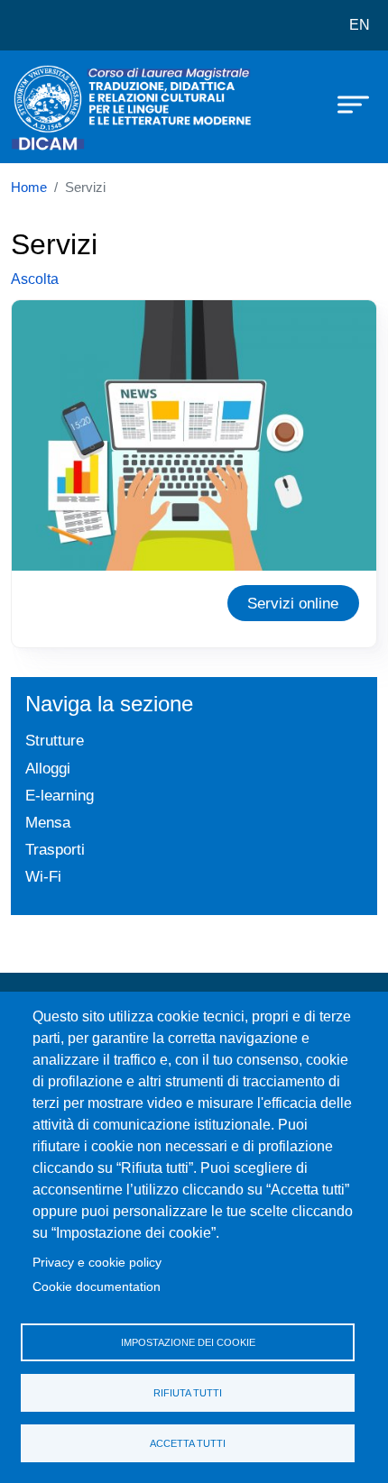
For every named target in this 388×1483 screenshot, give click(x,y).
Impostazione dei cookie (188, 1342)
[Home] (56, 107)
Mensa (47, 822)
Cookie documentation (96, 1287)
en (359, 24)
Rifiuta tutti (187, 1392)
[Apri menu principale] (345, 103)
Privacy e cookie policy (97, 1262)
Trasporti (55, 849)
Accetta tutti (188, 1443)
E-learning (59, 795)
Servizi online (292, 603)
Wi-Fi (43, 876)
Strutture (54, 740)
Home (29, 187)
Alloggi (47, 768)
